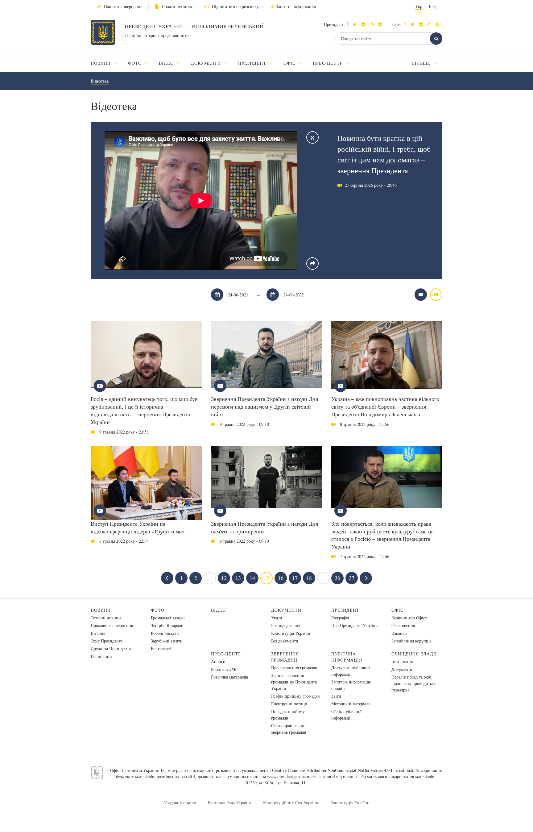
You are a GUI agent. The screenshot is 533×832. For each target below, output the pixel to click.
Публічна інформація (346, 657)
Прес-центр (226, 654)
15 (266, 577)
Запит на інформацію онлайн (351, 685)
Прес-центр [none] (328, 63)
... (210, 577)
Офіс (397, 610)
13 (238, 577)
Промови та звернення (112, 625)
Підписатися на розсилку (235, 6)
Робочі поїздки (165, 633)
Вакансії (399, 633)
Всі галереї (161, 648)
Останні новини (106, 618)
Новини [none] (101, 63)
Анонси (218, 661)
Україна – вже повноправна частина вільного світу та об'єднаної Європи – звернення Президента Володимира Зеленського (385, 406)
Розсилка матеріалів (229, 677)
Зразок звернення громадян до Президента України (294, 681)
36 (337, 577)
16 (280, 577)
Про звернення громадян (294, 668)
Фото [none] (135, 63)
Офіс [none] (290, 63)
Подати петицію (177, 6)
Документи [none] (207, 63)
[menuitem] (106, 63)
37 (351, 577)
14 (252, 577)
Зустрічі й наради (167, 625)
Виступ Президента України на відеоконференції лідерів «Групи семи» (138, 527)
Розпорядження (285, 625)
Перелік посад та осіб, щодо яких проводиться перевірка (413, 683)
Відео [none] (167, 63)
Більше (422, 63)
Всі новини (101, 656)
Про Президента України (354, 625)
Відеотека (100, 81)
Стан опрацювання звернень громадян (288, 729)
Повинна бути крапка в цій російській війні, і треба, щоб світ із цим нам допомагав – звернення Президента (384, 154)
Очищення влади (414, 654)
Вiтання (98, 633)
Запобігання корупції (411, 641)
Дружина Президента (111, 648)
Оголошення (403, 625)
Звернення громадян (285, 657)
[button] (356, 24)
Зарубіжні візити (167, 641)
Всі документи (284, 641)
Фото (157, 610)
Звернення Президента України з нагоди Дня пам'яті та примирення (264, 527)
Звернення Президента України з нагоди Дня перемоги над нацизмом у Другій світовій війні (264, 406)
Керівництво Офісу (409, 618)
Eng (432, 6)
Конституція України (290, 633)
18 (309, 577)
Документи (286, 610)
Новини (101, 610)
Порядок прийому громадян (288, 714)
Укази (276, 618)
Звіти (336, 696)
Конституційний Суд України (290, 802)
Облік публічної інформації (346, 714)
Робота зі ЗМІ (224, 669)
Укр (418, 6)
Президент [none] (253, 63)
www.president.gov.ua (286, 776)
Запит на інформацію (296, 6)
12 (224, 577)
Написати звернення (123, 6)
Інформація (402, 661)
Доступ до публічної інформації (350, 671)
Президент (345, 610)
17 (295, 577)
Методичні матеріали (351, 704)
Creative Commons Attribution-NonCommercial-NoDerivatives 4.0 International (342, 770)
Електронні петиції (289, 704)
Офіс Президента (106, 641)
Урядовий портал (180, 802)
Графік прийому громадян (295, 696)
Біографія (340, 618)
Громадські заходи (168, 618)
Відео (218, 610)
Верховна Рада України (229, 802)
